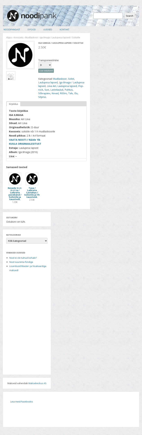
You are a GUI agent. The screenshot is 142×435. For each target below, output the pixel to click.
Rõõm (63, 93)
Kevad (55, 93)
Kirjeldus (13, 104)
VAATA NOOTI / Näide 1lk (24, 139)
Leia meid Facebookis (21, 401)
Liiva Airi (51, 86)
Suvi (47, 89)
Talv (70, 93)
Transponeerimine (48, 60)
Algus (9, 37)
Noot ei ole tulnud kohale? (23, 257)
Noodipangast (12, 29)
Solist (71, 78)
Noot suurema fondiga (21, 261)
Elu (76, 93)
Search (129, 15)
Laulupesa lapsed (48, 82)
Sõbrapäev (44, 93)
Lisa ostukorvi (46, 70)
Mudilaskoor (31, 37)
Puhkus (69, 89)
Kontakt (64, 29)
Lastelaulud (56, 89)
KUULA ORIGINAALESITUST (25, 143)
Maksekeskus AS (37, 383)
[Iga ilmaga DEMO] (10, 75)
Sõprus (42, 97)
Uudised (47, 29)
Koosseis (18, 37)
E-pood (32, 29)
